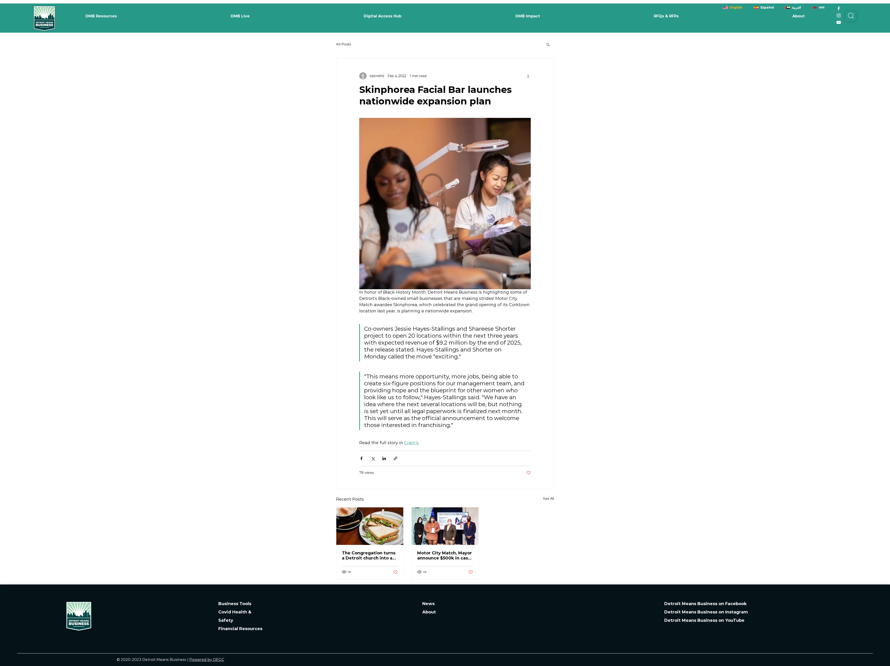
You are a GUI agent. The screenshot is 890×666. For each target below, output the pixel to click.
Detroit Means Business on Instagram (706, 612)
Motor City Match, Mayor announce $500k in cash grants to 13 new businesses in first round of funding (444, 555)
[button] (527, 16)
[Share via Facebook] (361, 458)
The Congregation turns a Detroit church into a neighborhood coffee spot (368, 555)
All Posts (343, 44)
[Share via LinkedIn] (384, 458)
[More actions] (528, 76)
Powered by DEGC (206, 659)
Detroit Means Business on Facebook (705, 603)
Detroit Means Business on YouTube (704, 620)
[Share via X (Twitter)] (373, 458)
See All (548, 498)
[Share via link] (395, 458)
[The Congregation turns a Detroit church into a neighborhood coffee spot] (369, 526)
